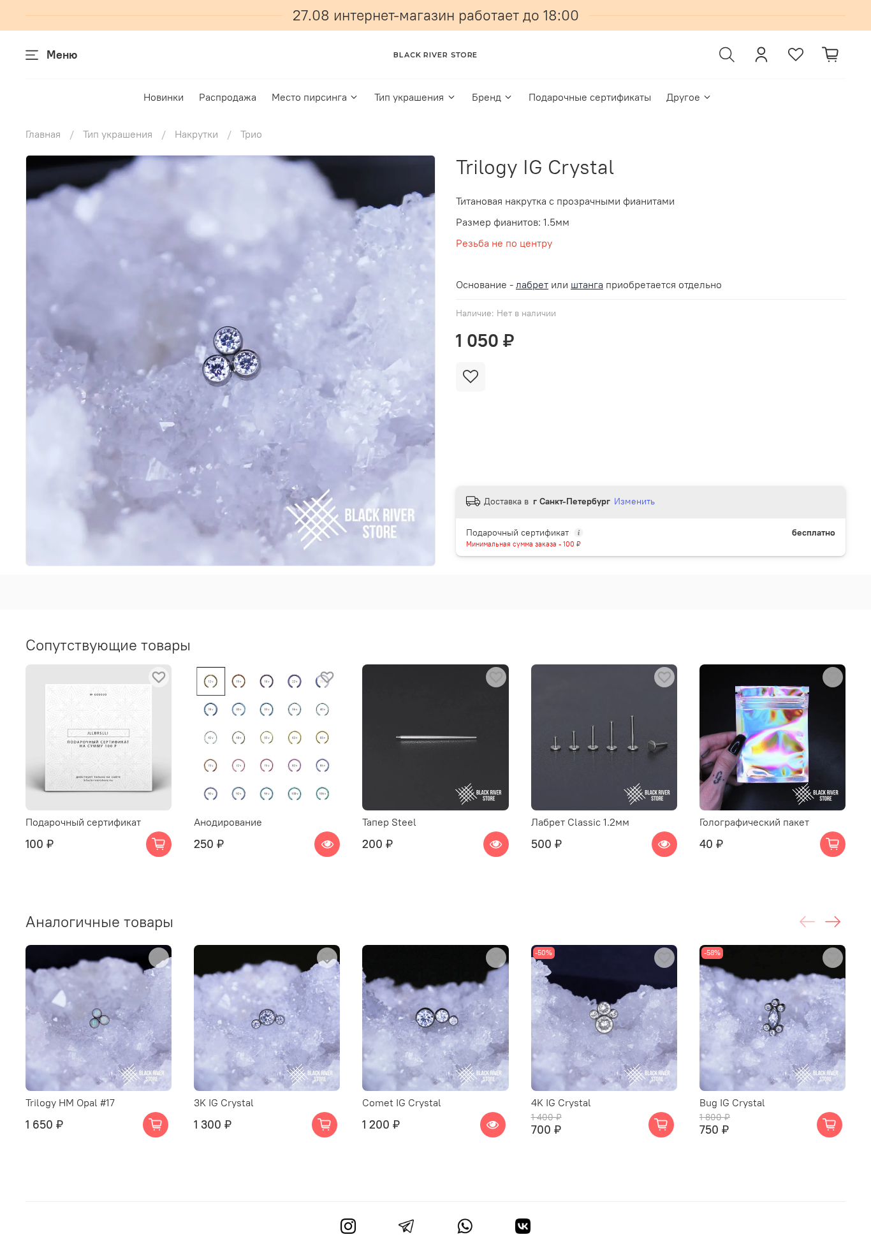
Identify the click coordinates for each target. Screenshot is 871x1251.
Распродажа (227, 97)
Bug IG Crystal (732, 1102)
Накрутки (196, 134)
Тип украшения (409, 97)
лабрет (532, 284)
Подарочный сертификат (83, 822)
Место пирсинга (309, 97)
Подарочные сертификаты (590, 97)
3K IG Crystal (224, 1102)
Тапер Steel (389, 822)
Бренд (486, 97)
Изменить (634, 501)
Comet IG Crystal (401, 1102)
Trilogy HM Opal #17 (70, 1102)
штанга (587, 284)
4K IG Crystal (561, 1102)
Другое (683, 97)
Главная (43, 134)
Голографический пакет (754, 822)
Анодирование (228, 822)
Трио (251, 134)
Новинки (163, 97)
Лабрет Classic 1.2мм (580, 822)
